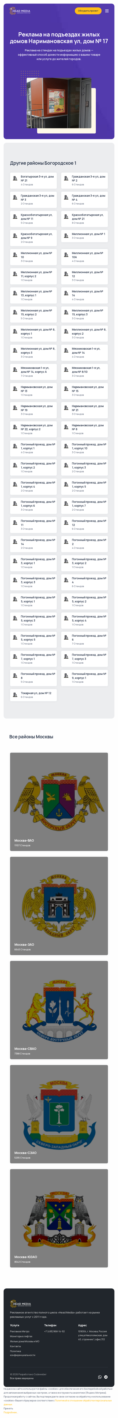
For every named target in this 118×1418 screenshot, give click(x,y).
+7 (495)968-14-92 (54, 1331)
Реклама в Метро (19, 1331)
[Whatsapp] (100, 1377)
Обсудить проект (88, 10)
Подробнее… (11, 1412)
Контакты (15, 1346)
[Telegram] (106, 1377)
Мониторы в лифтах (21, 1336)
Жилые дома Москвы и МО (24, 1341)
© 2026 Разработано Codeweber (28, 1374)
